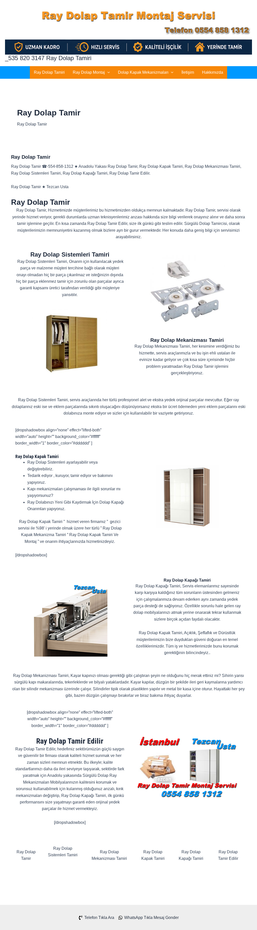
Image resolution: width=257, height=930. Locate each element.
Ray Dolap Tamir (30, 157)
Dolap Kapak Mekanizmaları (143, 72)
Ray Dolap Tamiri (49, 72)
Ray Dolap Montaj (89, 72)
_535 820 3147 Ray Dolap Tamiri (48, 58)
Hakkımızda (212, 72)
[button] (107, 72)
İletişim (187, 72)
